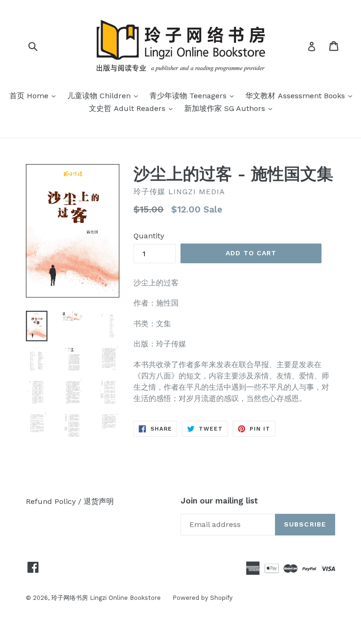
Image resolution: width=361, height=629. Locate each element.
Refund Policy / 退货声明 (70, 501)
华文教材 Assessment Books (301, 95)
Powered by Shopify (203, 597)
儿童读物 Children (104, 95)
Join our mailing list (219, 500)
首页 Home (34, 95)
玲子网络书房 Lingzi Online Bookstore (106, 597)
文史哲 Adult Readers (133, 108)
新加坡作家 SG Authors (230, 108)
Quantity (148, 235)
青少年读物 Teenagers (193, 95)
